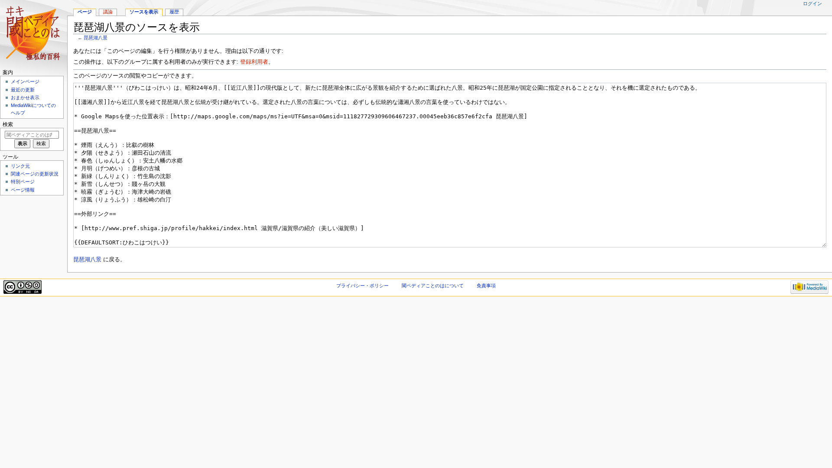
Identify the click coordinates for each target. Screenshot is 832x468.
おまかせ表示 (25, 97)
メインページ (25, 81)
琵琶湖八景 (95, 37)
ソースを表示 (144, 11)
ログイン (812, 3)
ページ (85, 11)
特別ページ (23, 181)
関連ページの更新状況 (34, 173)
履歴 (174, 11)
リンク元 (20, 166)
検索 (8, 124)
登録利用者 (254, 62)
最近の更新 (23, 89)
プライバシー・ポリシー (362, 285)
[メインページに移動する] (33, 33)
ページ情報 (23, 189)
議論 (108, 11)
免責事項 (486, 285)
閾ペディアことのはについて (433, 285)
